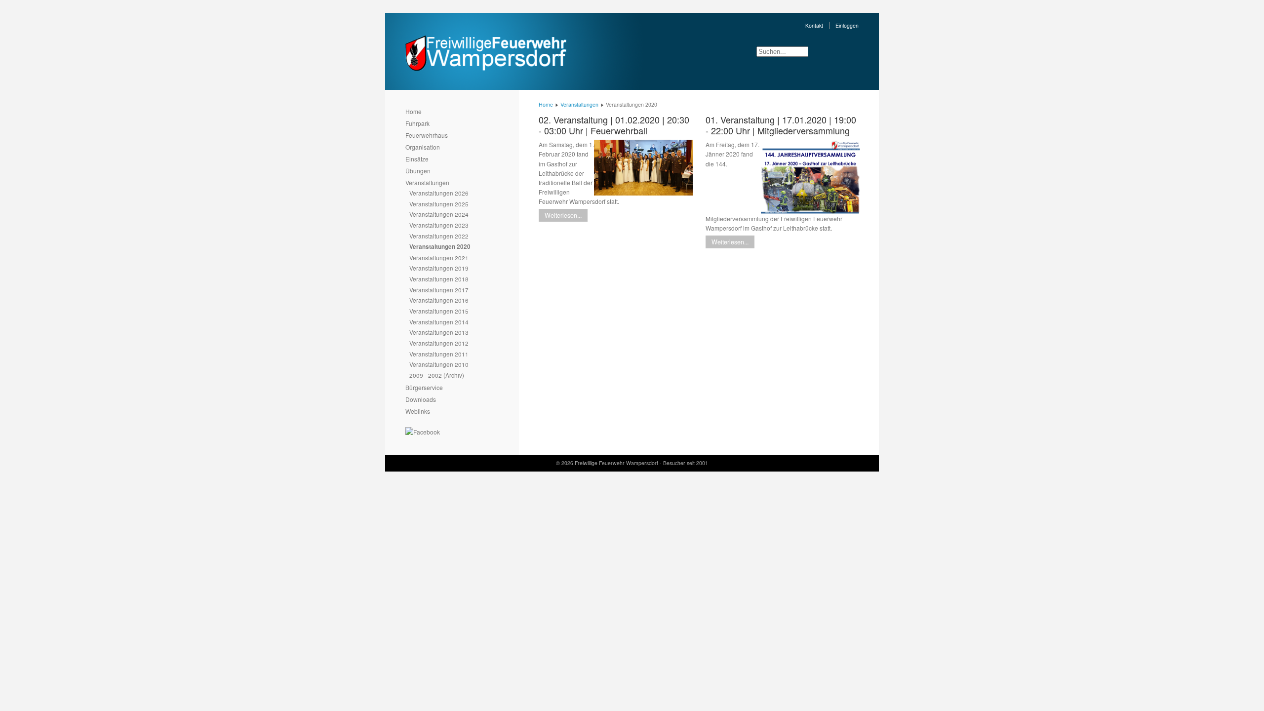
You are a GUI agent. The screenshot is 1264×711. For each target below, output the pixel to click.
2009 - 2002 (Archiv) (436, 375)
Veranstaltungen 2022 (439, 236)
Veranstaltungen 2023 (439, 225)
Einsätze (417, 159)
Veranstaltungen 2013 (439, 332)
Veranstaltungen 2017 (439, 289)
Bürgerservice (424, 387)
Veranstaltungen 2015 (439, 311)
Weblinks (417, 411)
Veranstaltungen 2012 (439, 343)
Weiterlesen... (563, 215)
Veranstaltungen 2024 (439, 214)
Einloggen (847, 25)
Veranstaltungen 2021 (439, 257)
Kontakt (814, 25)
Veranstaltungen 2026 (439, 193)
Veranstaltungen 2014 (439, 321)
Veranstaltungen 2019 (439, 268)
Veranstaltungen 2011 (439, 354)
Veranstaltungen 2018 (439, 279)
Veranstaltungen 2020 (440, 246)
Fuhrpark (417, 123)
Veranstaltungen (427, 182)
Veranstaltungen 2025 (439, 203)
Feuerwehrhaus (426, 135)
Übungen (418, 170)
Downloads (420, 399)
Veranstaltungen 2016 (439, 300)
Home (413, 111)
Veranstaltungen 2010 (439, 364)
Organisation (422, 147)
